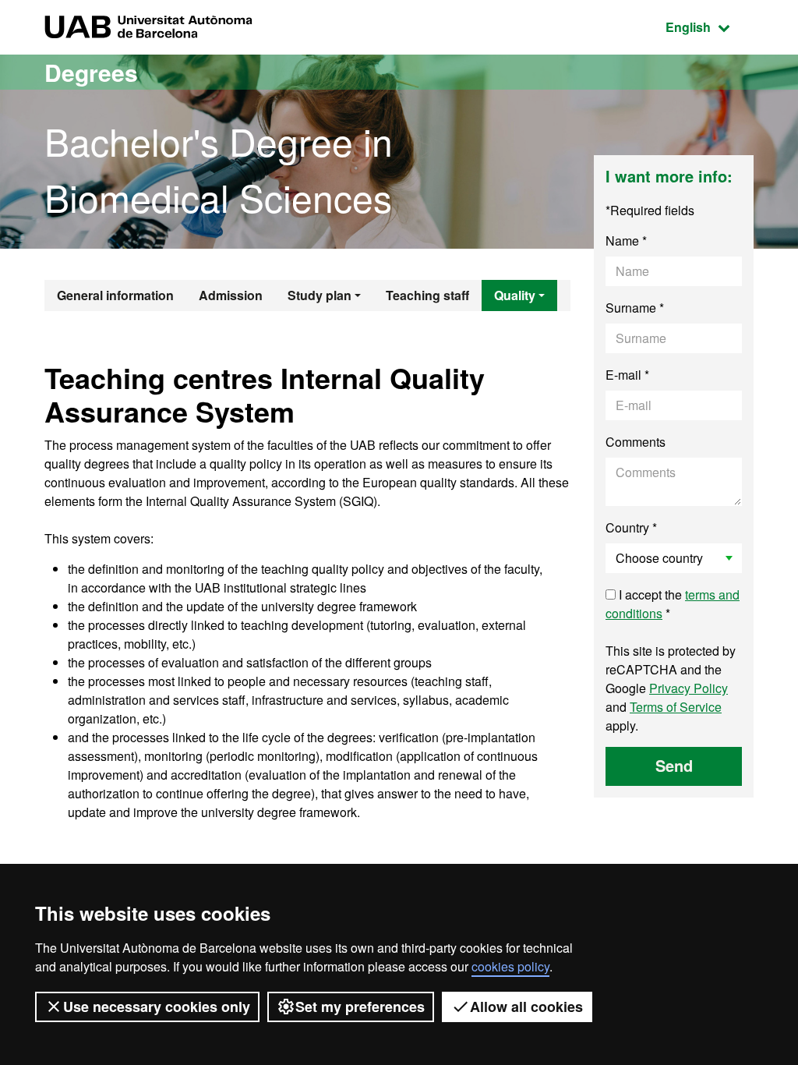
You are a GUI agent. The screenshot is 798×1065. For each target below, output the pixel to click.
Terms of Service (676, 707)
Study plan (319, 295)
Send (674, 765)
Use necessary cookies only (156, 1006)
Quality (514, 295)
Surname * (635, 308)
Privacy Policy (688, 688)
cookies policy (510, 966)
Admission (231, 295)
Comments (636, 442)
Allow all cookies (526, 1006)
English (710, 26)
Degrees (91, 72)
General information (115, 295)
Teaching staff (427, 295)
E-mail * (627, 375)
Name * (626, 240)
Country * (631, 527)
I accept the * (673, 604)
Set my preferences (360, 1006)
